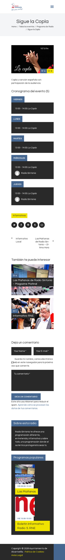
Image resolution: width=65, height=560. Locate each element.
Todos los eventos (26, 27)
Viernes (17, 99)
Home (14, 27)
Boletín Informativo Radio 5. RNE (30, 526)
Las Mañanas (26, 491)
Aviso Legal (17, 555)
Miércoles (19, 158)
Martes (17, 139)
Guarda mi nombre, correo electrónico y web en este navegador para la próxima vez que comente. (32, 362)
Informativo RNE (23, 315)
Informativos (19, 215)
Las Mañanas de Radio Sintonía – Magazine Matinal (32, 282)
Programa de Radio (45, 27)
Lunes (16, 119)
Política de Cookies (34, 552)
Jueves (17, 184)
